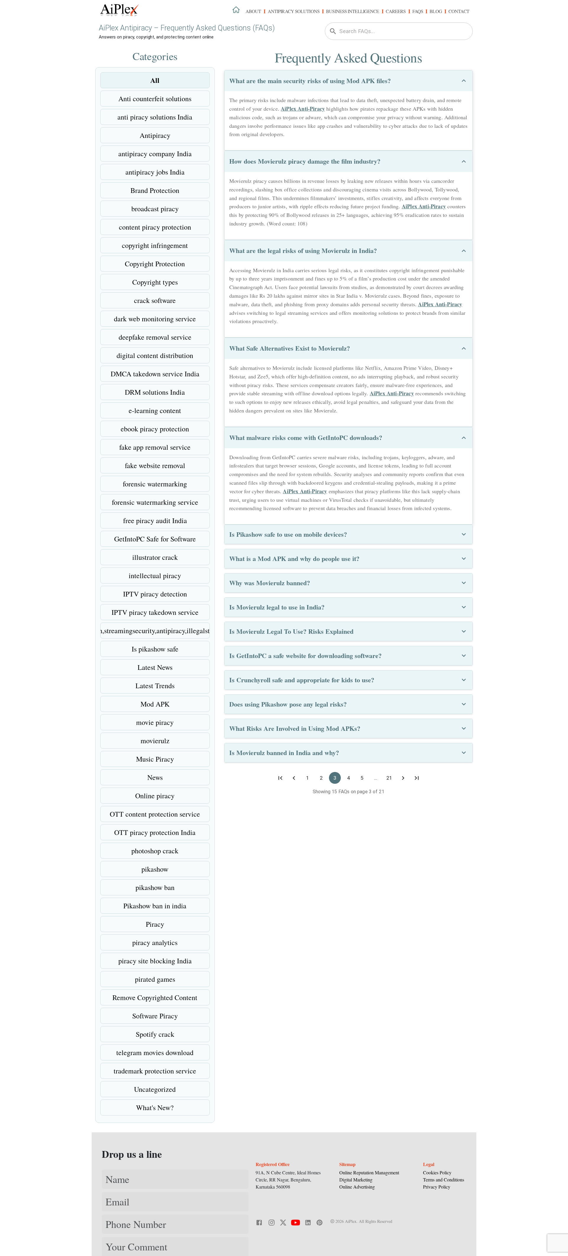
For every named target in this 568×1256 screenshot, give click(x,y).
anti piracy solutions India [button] (154, 117)
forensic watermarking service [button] (155, 502)
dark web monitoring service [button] (155, 318)
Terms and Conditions (443, 1179)
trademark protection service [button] (155, 1071)
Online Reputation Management (369, 1172)
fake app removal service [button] (155, 447)
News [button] (155, 777)
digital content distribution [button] (155, 355)
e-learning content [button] (155, 410)
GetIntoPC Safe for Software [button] (155, 539)
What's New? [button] (155, 1107)
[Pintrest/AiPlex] (319, 1222)
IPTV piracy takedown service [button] (155, 612)
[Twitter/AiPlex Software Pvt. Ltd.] (283, 1222)
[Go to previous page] (294, 778)
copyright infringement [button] (155, 245)
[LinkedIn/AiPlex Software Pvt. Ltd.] (308, 1222)
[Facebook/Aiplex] (260, 1222)
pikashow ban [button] (155, 887)
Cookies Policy (437, 1172)
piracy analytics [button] (155, 942)
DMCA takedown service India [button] (155, 373)
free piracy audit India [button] (155, 520)
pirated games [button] (155, 979)
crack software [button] (155, 300)
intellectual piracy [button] (155, 575)
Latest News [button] (155, 667)
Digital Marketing (355, 1179)
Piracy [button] (155, 924)
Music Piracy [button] (155, 759)
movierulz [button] (155, 740)
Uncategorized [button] (155, 1089)
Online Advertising (357, 1187)
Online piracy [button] (155, 795)
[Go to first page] (280, 778)
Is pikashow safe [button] (155, 649)
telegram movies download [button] (154, 1052)
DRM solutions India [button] (155, 392)
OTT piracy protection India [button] (155, 832)
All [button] (154, 80)
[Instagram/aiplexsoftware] (271, 1222)
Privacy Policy (436, 1187)
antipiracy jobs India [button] (155, 172)
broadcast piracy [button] (155, 208)
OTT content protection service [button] (155, 814)
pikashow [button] (154, 869)
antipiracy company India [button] (155, 153)
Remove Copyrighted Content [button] (154, 997)
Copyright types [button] (155, 282)
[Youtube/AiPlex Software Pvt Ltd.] (295, 1222)
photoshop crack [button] (154, 850)
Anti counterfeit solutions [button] (154, 98)
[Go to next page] (403, 778)
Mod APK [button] (155, 704)
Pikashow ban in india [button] (154, 905)
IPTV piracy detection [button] (155, 594)
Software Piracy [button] (155, 1015)
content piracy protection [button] (155, 227)
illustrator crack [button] (155, 557)
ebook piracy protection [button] (155, 428)
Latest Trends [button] (155, 685)
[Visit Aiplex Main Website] (236, 9)
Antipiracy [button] (155, 135)
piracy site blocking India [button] (155, 960)
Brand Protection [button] (154, 190)
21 (389, 778)
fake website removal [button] (155, 465)
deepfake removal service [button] (155, 337)
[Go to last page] (416, 778)
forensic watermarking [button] (155, 483)
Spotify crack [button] (155, 1034)
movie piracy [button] (155, 722)
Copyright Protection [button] (155, 263)
